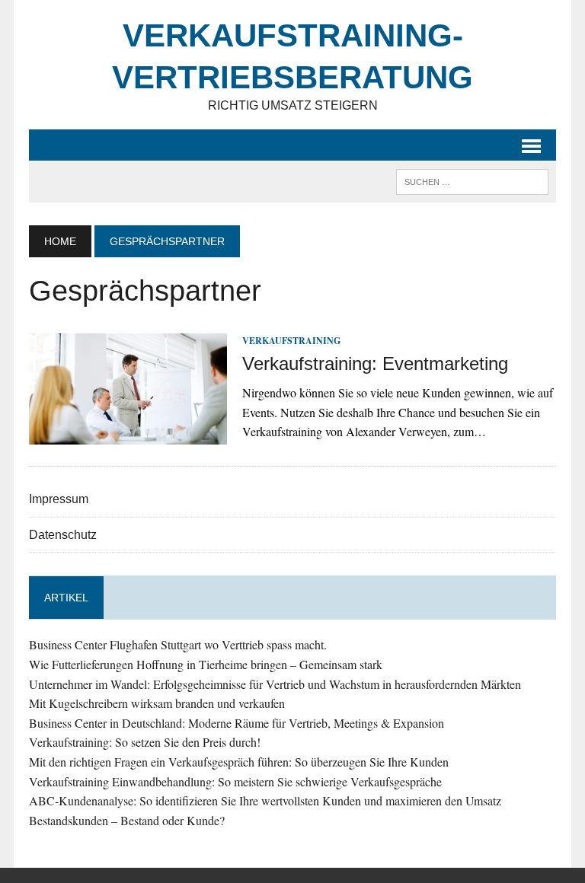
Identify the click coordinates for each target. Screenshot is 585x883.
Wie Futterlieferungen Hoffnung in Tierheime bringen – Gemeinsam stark (205, 664)
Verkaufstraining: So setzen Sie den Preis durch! (145, 742)
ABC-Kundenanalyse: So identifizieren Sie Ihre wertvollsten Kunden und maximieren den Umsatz (265, 800)
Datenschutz (63, 534)
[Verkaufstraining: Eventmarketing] (128, 434)
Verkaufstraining (291, 340)
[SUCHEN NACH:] (472, 180)
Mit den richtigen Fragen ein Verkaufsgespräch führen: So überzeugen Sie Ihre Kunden (239, 762)
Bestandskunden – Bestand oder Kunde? (127, 820)
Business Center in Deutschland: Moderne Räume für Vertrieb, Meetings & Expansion (236, 723)
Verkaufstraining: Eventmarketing (375, 363)
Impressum (58, 499)
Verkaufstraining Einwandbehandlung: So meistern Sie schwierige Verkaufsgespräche (235, 781)
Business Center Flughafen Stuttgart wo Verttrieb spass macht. (178, 644)
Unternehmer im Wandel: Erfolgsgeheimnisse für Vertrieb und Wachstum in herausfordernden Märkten (275, 684)
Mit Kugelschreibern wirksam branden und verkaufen (157, 703)
